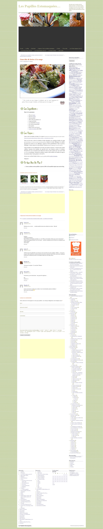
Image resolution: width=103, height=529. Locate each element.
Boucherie (75, 397)
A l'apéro (72, 348)
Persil (76, 151)
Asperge (73, 73)
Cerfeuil (72, 88)
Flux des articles (74, 473)
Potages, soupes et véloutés (77, 362)
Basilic (75, 75)
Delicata (73, 116)
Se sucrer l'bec (73, 414)
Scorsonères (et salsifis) (25, 500)
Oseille (75, 148)
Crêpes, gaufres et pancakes (76, 424)
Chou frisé (74, 97)
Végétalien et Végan (75, 343)
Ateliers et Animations (24, 513)
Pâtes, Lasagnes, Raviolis (77, 382)
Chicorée (70, 93)
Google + (72, 463)
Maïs (70, 139)
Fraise (70, 123)
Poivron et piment (41, 478)
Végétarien (73, 345)
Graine (74, 128)
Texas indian (78, 181)
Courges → (23, 488)
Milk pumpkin (78, 139)
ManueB (26, 271)
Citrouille (79, 105)
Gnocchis (56, 186)
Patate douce (72, 149)
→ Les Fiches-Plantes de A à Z (39, 50)
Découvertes (72, 298)
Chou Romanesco (74, 100)
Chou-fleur (79, 93)
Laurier (78, 135)
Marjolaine (75, 138)
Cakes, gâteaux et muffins (76, 417)
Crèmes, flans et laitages (76, 422)
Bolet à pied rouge (74, 79)
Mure (77, 140)
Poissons (74, 387)
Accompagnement (74, 358)
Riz (73, 390)
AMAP (72, 299)
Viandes (73, 395)
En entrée (73, 361)
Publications (22, 511)
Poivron (76, 157)
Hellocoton (72, 464)
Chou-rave (72, 94)
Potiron (75, 163)
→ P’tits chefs (64, 48)
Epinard (71, 119)
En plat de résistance (50, 186)
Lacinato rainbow (74, 133)
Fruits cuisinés (74, 430)
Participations (72, 324)
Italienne (72, 444)
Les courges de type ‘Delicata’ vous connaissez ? (55, 55)
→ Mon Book (33, 48)
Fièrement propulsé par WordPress (77, 525)
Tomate (59, 188)
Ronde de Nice (71, 173)
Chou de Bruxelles (74, 96)
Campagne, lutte (74, 304)
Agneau (74, 396)
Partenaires (72, 313)
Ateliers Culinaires (23, 509)
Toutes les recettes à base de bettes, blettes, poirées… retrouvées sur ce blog (38, 138)
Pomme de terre (75, 160)
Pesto (73, 412)
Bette (48, 188)
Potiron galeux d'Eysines (76, 164)
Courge (72, 111)
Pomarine (81, 157)
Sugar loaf (71, 180)
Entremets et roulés (76, 370)
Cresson (77, 115)
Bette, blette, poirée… (25, 475)
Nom (21, 303)
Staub (72, 323)
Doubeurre (77, 116)
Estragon (76, 119)
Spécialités (72, 440)
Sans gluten (73, 340)
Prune (72, 167)
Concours (73, 327)
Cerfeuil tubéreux (24, 478)
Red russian (76, 170)
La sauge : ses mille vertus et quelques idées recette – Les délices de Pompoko (37, 218)
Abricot (71, 67)
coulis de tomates (53, 156)
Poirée (53, 188)
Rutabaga (24, 486)
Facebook (72, 461)
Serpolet (71, 177)
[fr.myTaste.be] (76, 235)
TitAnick (31, 61)
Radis (71, 168)
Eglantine (76, 118)
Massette (80, 138)
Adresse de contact (24, 307)
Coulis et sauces (75, 406)
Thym (71, 183)
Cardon (79, 82)
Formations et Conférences (25, 514)
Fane (80, 119)
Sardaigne (73, 447)
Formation (72, 311)
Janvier (39, 483)
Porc (74, 401)
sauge (38, 122)
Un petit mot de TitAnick (74, 452)
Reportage (73, 332)
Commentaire (22, 315)
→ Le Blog (27, 48)
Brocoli (79, 79)
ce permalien (34, 189)
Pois (81, 156)
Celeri (73, 86)
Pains (73, 410)
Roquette (77, 173)
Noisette (74, 143)
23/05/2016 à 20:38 (27, 223)
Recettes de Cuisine (73, 259)
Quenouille (75, 167)
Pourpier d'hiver (73, 166)
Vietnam (72, 449)
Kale (80, 132)
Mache (78, 136)
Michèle (26, 261)
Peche (71, 151)
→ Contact (58, 48)
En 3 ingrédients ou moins (76, 360)
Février (39, 481)
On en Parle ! (22, 510)
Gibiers (74, 400)
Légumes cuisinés (75, 378)
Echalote (71, 118)
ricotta (34, 116)
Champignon (79, 90)
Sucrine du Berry (78, 179)
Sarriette (77, 174)
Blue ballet (76, 78)
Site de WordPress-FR (74, 475)
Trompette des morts (73, 185)
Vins (72, 309)
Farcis (73, 371)
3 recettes (80, 259)
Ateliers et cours (74, 326)
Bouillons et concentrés (76, 405)
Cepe (70, 88)
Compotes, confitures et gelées (77, 420)
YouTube (72, 466)
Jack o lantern (76, 132)
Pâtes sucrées (75, 435)
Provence (73, 445)
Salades (73, 365)
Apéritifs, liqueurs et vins (77, 350)
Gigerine (75, 125)
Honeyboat (75, 130)
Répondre (25, 244)
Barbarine (71, 75)
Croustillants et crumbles (76, 426)
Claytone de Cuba (73, 106)
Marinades (74, 409)
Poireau (78, 154)
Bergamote (80, 75)
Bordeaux (73, 442)
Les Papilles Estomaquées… (39, 6)
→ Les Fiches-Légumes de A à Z (75, 48)
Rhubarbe (74, 171)
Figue (77, 122)
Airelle (70, 72)
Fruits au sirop (74, 429)
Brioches (73, 416)
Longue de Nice (73, 136)
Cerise (73, 90)
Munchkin (74, 140)
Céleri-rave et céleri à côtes (43, 474)
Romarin (80, 171)
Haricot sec (79, 129)
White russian (75, 187)
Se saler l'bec (60, 186)
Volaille (74, 402)
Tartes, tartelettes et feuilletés (76, 437)
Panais (79, 148)
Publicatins (73, 331)
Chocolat (73, 419)
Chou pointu (76, 99)
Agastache (75, 67)
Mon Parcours (22, 518)
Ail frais (78, 70)
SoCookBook (73, 322)
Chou (74, 93)
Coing (70, 107)
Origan (71, 148)
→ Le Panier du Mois (52, 50)
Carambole (73, 82)
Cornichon (75, 109)
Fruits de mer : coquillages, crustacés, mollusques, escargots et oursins (77, 374)
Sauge (56, 188)
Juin (38, 484)
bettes (34, 115)
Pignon (73, 152)
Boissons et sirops (75, 351)
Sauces (73, 357)
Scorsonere (78, 176)
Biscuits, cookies (74, 415)
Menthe (73, 139)
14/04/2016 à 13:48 (27, 233)
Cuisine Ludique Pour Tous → (25, 521)
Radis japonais (75, 168)
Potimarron (72, 162)
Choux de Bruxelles (25, 485)
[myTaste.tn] (76, 237)
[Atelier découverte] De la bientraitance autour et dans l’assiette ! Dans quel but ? (76, 278)
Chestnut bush (80, 91)
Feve (73, 122)
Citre (77, 103)
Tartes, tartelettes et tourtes (77, 392)
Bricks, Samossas (75, 367)
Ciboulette (74, 102)
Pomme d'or (78, 158)
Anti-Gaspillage (74, 451)
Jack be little (80, 130)
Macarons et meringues (75, 431)
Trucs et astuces (73, 450)
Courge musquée (74, 112)
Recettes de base (74, 404)
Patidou (79, 149)
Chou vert (74, 102)
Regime (71, 333)
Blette (51, 188)
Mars (38, 486)
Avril (38, 480)
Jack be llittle (71, 132)
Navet (78, 142)
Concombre (74, 107)
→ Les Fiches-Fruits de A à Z (26, 50)
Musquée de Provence (76, 141)
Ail (77, 69)
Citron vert (74, 105)
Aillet (81, 70)
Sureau (75, 180)
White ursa (80, 187)
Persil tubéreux (23, 499)
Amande (74, 72)
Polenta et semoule (76, 388)
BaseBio (72, 314)
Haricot (75, 129)
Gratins (73, 377)
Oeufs (73, 381)
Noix (79, 143)
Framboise (75, 123)
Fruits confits (74, 434)
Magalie (26, 285)
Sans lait (72, 341)
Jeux (72, 306)
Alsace (72, 441)
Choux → (22, 479)
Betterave (77, 76)
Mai (38, 485)
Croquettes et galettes (76, 368)
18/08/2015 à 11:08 (27, 250)
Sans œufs (73, 342)
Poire (73, 154)
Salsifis (72, 174)
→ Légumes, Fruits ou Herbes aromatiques (45, 48)
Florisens (73, 316)
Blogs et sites (73, 301)
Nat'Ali (72, 321)
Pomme (72, 159)
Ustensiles (73, 308)
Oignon (76, 145)
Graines (73, 407)
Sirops (73, 436)
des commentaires (74, 474)
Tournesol (81, 184)
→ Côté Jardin (60, 50)
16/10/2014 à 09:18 (27, 262)
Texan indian (73, 181)
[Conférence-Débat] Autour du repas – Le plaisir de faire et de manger (76, 269)
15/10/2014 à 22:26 (27, 286)
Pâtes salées (74, 411)
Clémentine (79, 106)
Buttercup (75, 81)
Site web (21, 311)
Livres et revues (74, 307)
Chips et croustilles (76, 356)
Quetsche (79, 167)
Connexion (72, 471)
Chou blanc (78, 94)
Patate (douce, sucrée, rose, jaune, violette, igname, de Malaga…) (26, 497)
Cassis (77, 84)
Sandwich (74, 391)
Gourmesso (73, 317)
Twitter (71, 465)
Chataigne (71, 91)
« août (53, 484)
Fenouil (71, 121)
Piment (77, 152)
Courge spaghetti (76, 113)
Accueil (21, 48)
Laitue (75, 135)
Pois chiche (71, 157)
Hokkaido (71, 130)
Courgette (72, 115)
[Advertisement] (51, 37)
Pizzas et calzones (75, 385)
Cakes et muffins (75, 355)
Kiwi (69, 133)
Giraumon (76, 126)
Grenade (78, 128)
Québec (72, 446)
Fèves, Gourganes (41, 476)
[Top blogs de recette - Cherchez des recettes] (76, 239)
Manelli (72, 319)
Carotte (72, 84)
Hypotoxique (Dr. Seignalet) (76, 336)
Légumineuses (75, 380)
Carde (76, 82)
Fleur (80, 122)
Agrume (72, 69)
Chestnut (75, 91)
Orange (78, 147)
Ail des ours (74, 69)
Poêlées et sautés (75, 386)
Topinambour (75, 184)
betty (25, 249)
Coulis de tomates (33, 128)
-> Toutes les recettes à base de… (76, 296)
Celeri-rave (78, 87)
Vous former (73, 312)
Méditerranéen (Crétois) (75, 338)
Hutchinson (73, 318)
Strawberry (75, 177)
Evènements (73, 328)
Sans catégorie (73, 346)
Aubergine (78, 73)
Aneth (79, 72)
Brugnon (71, 81)
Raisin (72, 170)
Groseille (71, 129)
